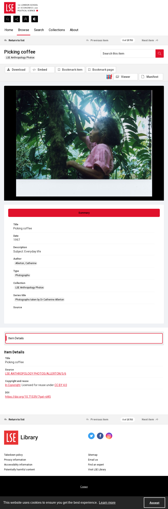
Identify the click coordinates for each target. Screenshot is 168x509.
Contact (84, 486)
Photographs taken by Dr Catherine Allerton (39, 299)
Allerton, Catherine (25, 263)
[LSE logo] (21, 7)
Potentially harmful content (19, 469)
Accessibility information (18, 464)
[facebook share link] (100, 436)
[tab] (84, 213)
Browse (23, 30)
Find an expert (96, 464)
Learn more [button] (107, 502)
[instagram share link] (109, 436)
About (74, 30)
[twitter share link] (91, 436)
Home (9, 30)
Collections (57, 30)
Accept (154, 502)
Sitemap (92, 454)
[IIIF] (109, 76)
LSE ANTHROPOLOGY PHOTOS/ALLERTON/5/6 (35, 373)
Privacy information (15, 459)
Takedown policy (13, 454)
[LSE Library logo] (21, 438)
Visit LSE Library (97, 469)
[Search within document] (160, 53)
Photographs (22, 275)
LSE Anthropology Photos (20, 57)
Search (39, 30)
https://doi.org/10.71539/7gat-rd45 (28, 396)
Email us (93, 459)
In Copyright (12, 385)
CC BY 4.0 (60, 385)
